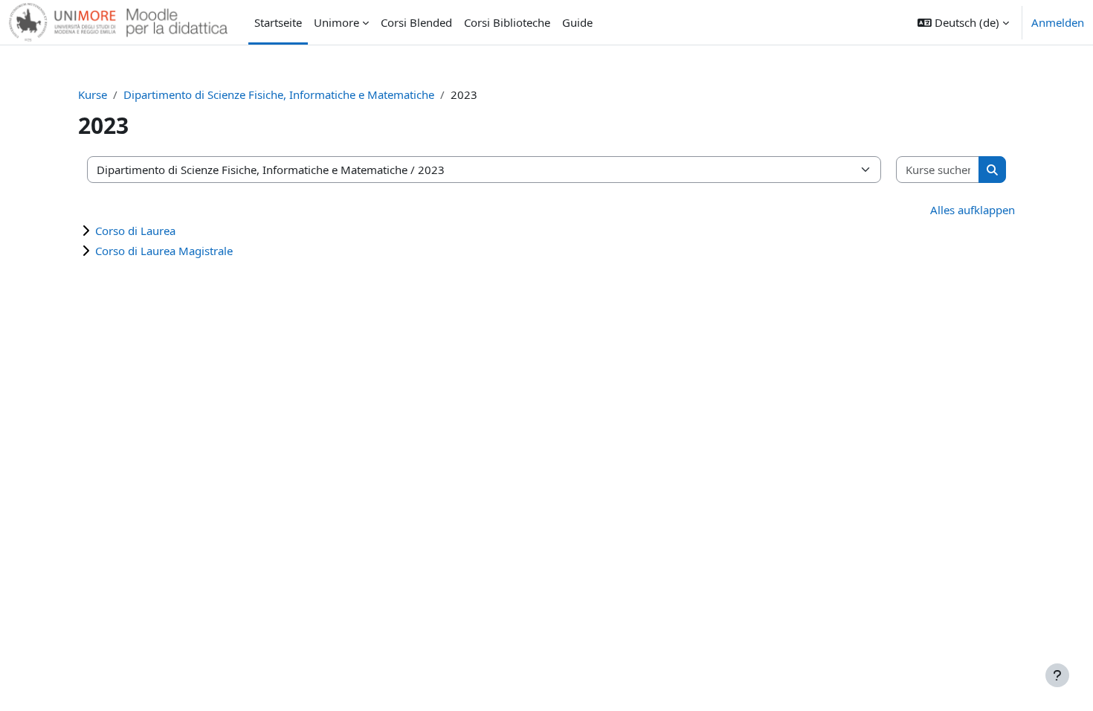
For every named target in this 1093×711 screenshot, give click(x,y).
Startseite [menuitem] (278, 22)
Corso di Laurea (135, 230)
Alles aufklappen (972, 209)
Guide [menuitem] (577, 22)
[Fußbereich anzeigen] (1057, 675)
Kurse (92, 94)
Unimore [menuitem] (336, 22)
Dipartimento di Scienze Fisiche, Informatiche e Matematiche (278, 94)
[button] (963, 22)
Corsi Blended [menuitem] (416, 22)
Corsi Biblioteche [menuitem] (507, 22)
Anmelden (1057, 22)
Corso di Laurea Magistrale (164, 250)
